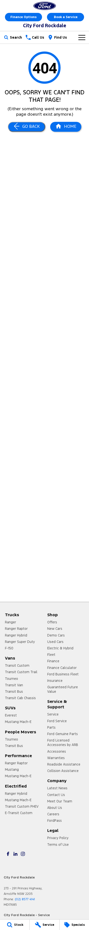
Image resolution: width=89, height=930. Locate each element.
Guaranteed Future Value (62, 689)
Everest (11, 715)
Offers (52, 622)
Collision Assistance (63, 771)
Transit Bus (14, 691)
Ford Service (57, 721)
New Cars (54, 628)
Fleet (51, 654)
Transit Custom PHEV (22, 806)
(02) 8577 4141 (25, 899)
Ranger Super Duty (20, 641)
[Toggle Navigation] (81, 37)
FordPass (54, 820)
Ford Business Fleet (63, 674)
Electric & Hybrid (60, 648)
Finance (53, 661)
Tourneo (11, 678)
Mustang (12, 769)
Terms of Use (58, 844)
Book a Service (65, 17)
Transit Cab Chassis (20, 698)
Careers (53, 814)
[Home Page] (44, 6)
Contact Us (56, 795)
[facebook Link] (8, 854)
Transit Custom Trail (21, 672)
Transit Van (14, 685)
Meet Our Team (59, 801)
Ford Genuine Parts (62, 734)
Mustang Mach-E (18, 721)
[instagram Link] (23, 854)
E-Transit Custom (18, 813)
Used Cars (55, 641)
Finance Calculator (62, 667)
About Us (54, 807)
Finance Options (23, 17)
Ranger (10, 622)
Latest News (57, 788)
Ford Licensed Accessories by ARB (62, 742)
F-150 (9, 648)
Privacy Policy (57, 838)
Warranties (56, 758)
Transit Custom (17, 665)
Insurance (55, 680)
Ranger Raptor (16, 628)
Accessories (56, 751)
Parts (51, 727)
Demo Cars (56, 635)
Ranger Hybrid (16, 635)
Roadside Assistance (63, 764)
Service (53, 714)
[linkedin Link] (15, 854)
